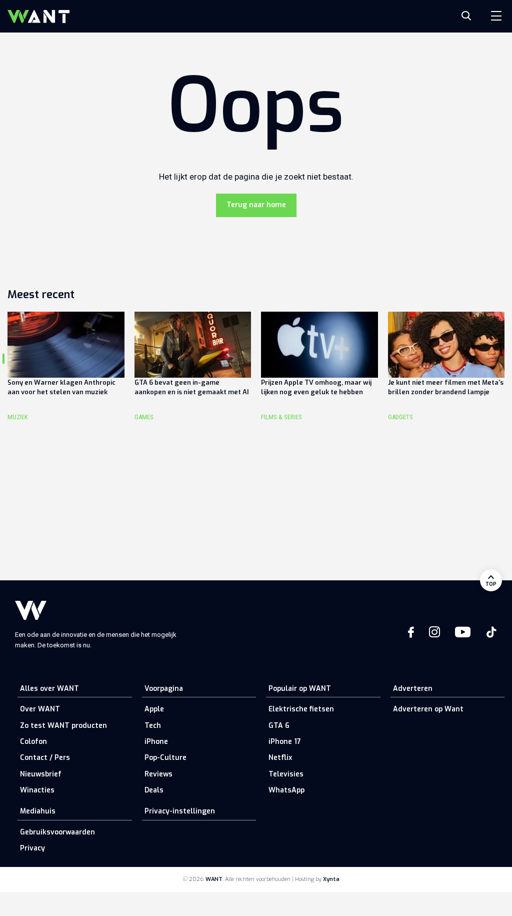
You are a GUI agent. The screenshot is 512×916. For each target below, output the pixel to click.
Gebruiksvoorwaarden (57, 832)
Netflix (280, 757)
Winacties (37, 790)
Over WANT (40, 709)
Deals (154, 790)
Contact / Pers (45, 757)
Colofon (33, 741)
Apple (154, 709)
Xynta (331, 879)
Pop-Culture (165, 757)
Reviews (158, 774)
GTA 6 (279, 725)
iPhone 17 (284, 741)
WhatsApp (286, 790)
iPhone (156, 741)
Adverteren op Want (428, 709)
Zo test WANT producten (63, 725)
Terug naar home (256, 205)
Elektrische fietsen (301, 709)
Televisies (286, 774)
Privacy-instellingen (179, 811)
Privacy (32, 848)
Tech (152, 725)
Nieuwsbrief (41, 774)
